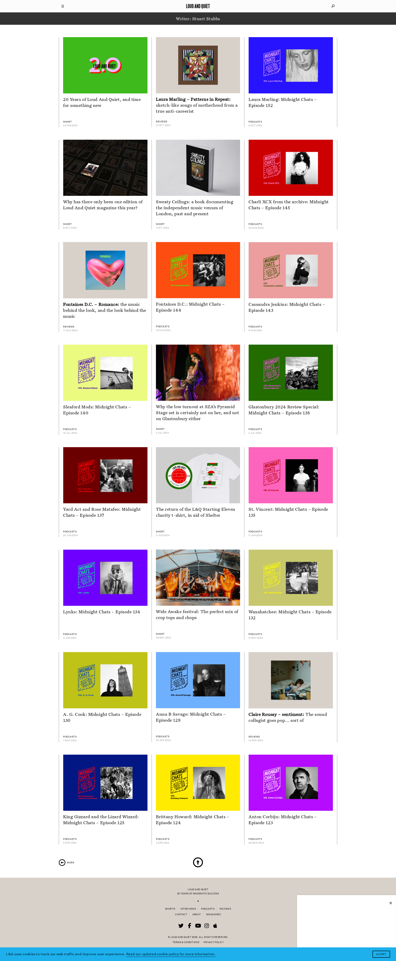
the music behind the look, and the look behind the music (104, 310)
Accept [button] (381, 954)
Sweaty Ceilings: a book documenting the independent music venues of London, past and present (194, 207)
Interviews (188, 908)
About (196, 914)
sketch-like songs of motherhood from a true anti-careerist (197, 105)
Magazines (213, 914)
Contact (181, 914)
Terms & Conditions (185, 942)
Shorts (170, 908)
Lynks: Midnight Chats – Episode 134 (101, 611)
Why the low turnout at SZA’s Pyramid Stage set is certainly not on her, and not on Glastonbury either (197, 412)
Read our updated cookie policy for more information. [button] (171, 954)
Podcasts (207, 908)
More (66, 862)
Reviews (225, 908)
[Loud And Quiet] (198, 6)
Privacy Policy (214, 942)
